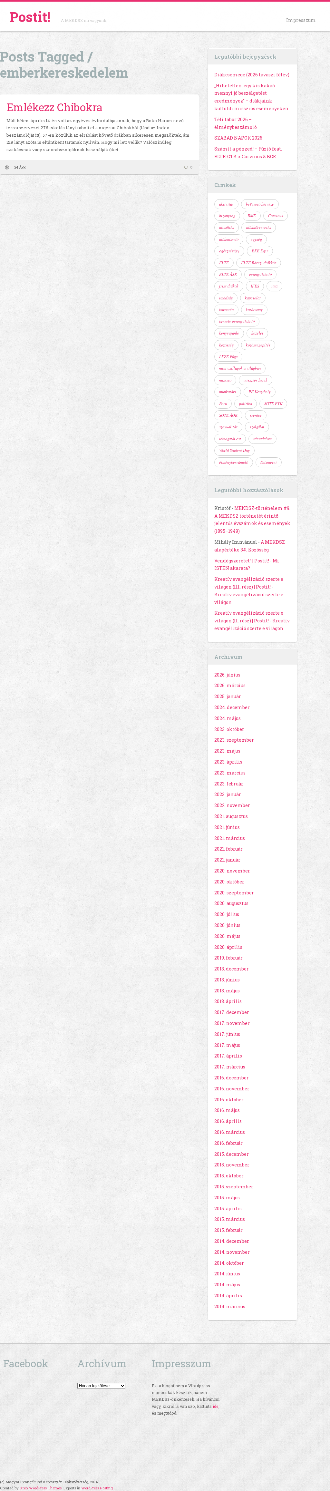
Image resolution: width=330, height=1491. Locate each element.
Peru (223, 403)
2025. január (227, 696)
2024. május (227, 718)
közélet (257, 333)
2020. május (227, 936)
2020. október (229, 882)
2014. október (229, 1263)
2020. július (226, 914)
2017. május (227, 1045)
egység (256, 239)
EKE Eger (260, 250)
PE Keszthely (259, 391)
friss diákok (228, 285)
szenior (256, 415)
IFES (255, 285)
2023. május (227, 751)
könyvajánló (229, 333)
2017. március (229, 1067)
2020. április (228, 947)
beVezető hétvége (260, 204)
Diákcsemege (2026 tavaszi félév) (251, 75)
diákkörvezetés (258, 227)
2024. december (232, 707)
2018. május (227, 991)
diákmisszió (228, 239)
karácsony (254, 309)
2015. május (227, 1197)
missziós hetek (255, 380)
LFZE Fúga (228, 356)
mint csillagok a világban (240, 368)
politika (245, 403)
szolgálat (257, 426)
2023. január (227, 794)
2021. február (228, 849)
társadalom (262, 438)
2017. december (231, 1012)
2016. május (227, 1110)
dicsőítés (226, 227)
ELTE (224, 262)
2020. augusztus (231, 903)
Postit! (30, 16)
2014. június (227, 1274)
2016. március (229, 1132)
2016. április (228, 1121)
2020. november (232, 871)
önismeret (268, 462)
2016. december (231, 1078)
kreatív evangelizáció (237, 321)
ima (274, 285)
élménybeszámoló (233, 462)
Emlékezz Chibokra (54, 107)
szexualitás (228, 426)
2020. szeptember (234, 893)
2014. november (232, 1252)
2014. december (231, 1241)
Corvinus (275, 215)
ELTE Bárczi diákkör (258, 262)
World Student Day (234, 450)
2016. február (228, 1143)
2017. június (227, 1034)
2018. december (231, 969)
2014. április (228, 1295)
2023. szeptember (234, 740)
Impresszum (301, 20)
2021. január (227, 860)
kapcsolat (253, 297)
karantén (226, 309)
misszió (225, 380)
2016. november (231, 1089)
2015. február (228, 1230)
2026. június (227, 675)
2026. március (230, 685)
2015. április (228, 1208)
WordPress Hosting (97, 1488)
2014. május (227, 1284)
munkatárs (227, 391)
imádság (226, 297)
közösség (226, 344)
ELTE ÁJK (228, 274)
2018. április (228, 1001)
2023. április (228, 762)
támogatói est (230, 438)
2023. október (229, 729)
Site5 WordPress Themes (41, 1488)
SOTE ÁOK (228, 415)
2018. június (227, 980)
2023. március (230, 773)
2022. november (232, 805)
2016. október (229, 1099)
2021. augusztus (231, 816)
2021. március (229, 838)
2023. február (228, 784)
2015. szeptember (233, 1187)
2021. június (227, 827)
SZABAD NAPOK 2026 (238, 138)
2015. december (231, 1154)
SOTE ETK (273, 403)
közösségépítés (258, 344)
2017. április (228, 1056)
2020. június (227, 925)
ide (215, 1406)
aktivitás (226, 204)
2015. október (229, 1176)
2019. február (228, 958)
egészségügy (229, 250)
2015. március (229, 1219)
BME (252, 215)
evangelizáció (260, 274)
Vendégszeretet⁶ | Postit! (241, 561)
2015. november (231, 1165)
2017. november (232, 1023)
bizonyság (227, 215)
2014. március (229, 1306)
